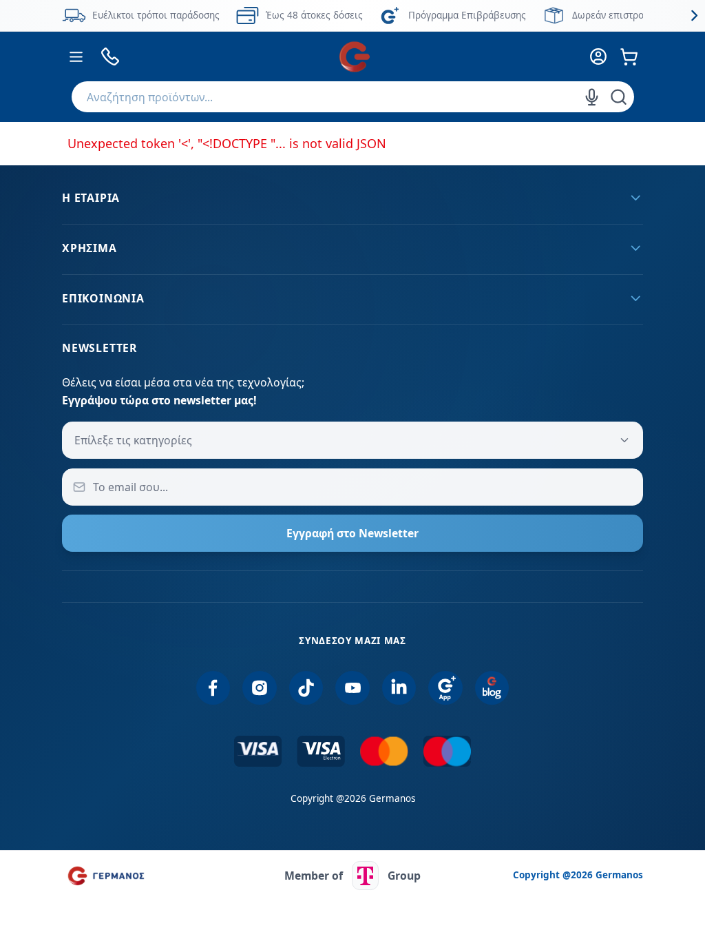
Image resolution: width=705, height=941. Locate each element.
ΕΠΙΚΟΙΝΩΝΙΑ (103, 298)
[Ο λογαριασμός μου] (599, 57)
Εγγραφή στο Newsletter (352, 533)
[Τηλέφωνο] (109, 56)
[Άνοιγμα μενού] (76, 57)
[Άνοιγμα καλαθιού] (629, 57)
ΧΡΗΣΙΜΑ (89, 248)
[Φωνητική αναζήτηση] (592, 97)
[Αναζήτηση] (618, 97)
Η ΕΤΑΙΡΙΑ (91, 197)
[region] (352, 15)
